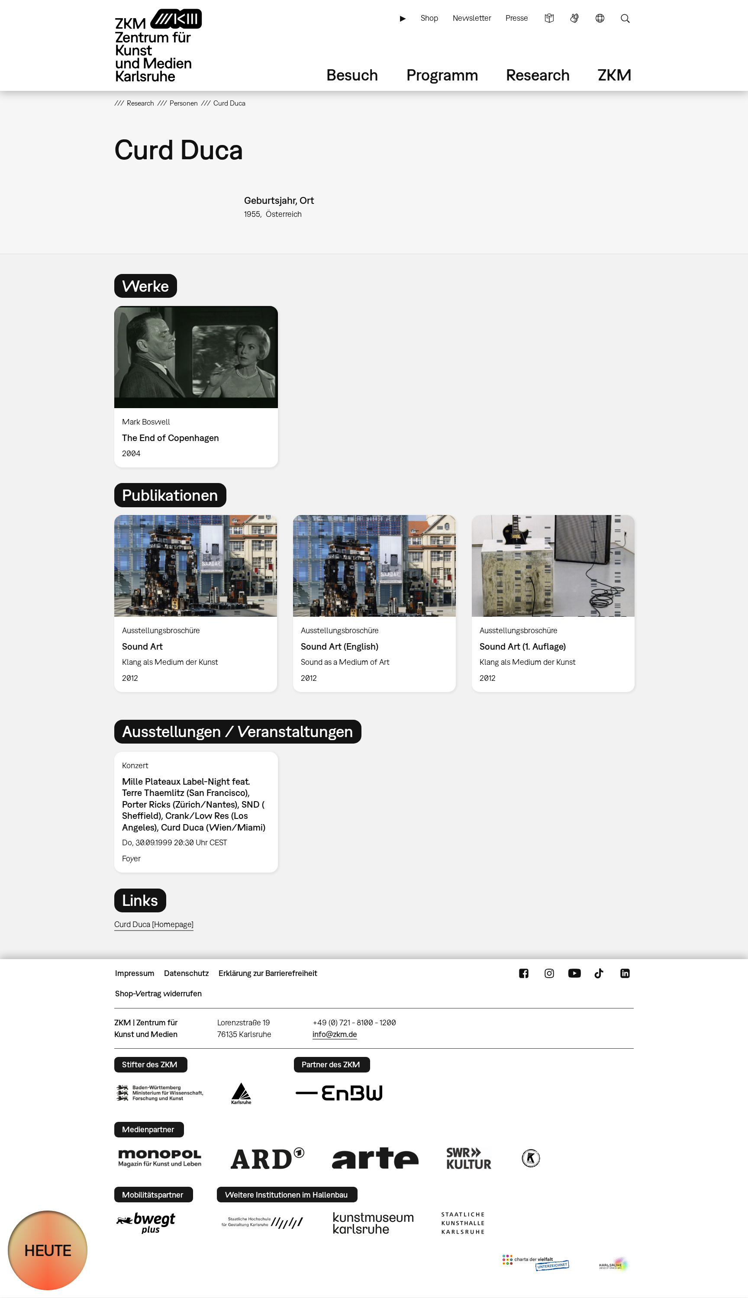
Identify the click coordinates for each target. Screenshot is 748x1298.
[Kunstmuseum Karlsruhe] (373, 1223)
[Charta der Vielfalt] (536, 1264)
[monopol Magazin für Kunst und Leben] (159, 1158)
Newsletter (472, 18)
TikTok (600, 973)
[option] (200, 386)
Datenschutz (186, 973)
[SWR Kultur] (469, 1158)
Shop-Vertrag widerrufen (158, 993)
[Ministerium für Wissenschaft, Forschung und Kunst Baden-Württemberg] (159, 1093)
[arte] (375, 1158)
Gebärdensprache (574, 18)
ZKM (615, 74)
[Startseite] (170, 45)
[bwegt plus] (145, 1223)
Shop (429, 18)
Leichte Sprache (549, 18)
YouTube (574, 973)
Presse (517, 18)
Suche (625, 18)
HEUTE (47, 1250)
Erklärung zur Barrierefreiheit (268, 973)
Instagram (549, 973)
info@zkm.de (335, 1034)
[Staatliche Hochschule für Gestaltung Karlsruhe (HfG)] (262, 1223)
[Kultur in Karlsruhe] (530, 1158)
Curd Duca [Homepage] (153, 924)
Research (538, 74)
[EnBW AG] (339, 1093)
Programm (442, 74)
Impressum (135, 973)
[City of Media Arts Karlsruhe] (614, 1264)
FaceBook (523, 973)
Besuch (352, 74)
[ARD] (267, 1158)
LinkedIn (625, 973)
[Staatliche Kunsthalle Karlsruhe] (463, 1223)
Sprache (600, 18)
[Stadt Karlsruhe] (241, 1093)
